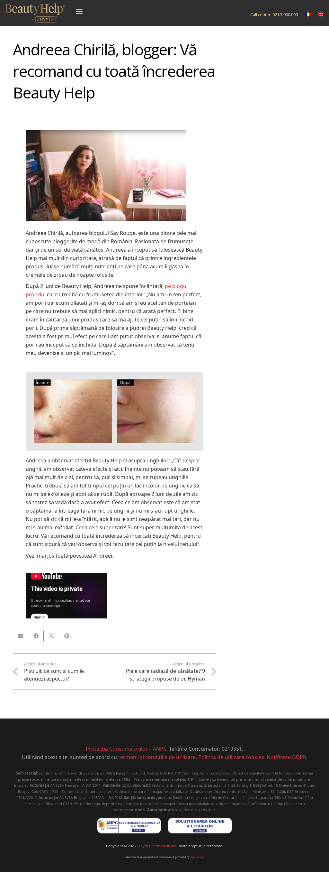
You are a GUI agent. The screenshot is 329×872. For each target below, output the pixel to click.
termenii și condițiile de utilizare (157, 757)
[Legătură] (35, 13)
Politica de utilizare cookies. (231, 757)
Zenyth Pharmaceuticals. (157, 845)
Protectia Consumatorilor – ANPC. (127, 748)
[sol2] (200, 826)
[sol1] (129, 826)
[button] (79, 11)
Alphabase (197, 857)
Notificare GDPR (286, 757)
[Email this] (20, 636)
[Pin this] (67, 636)
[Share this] (36, 636)
